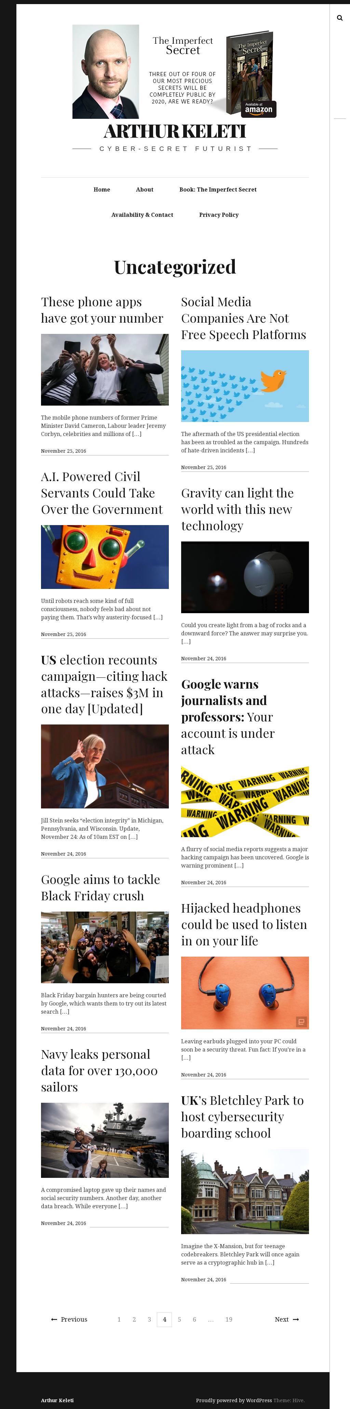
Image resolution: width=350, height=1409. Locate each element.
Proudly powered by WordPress (234, 1400)
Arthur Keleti (175, 130)
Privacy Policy (219, 215)
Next (282, 1319)
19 (229, 1319)
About (144, 189)
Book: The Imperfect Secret (218, 189)
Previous (74, 1319)
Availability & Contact (142, 215)
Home (102, 189)
